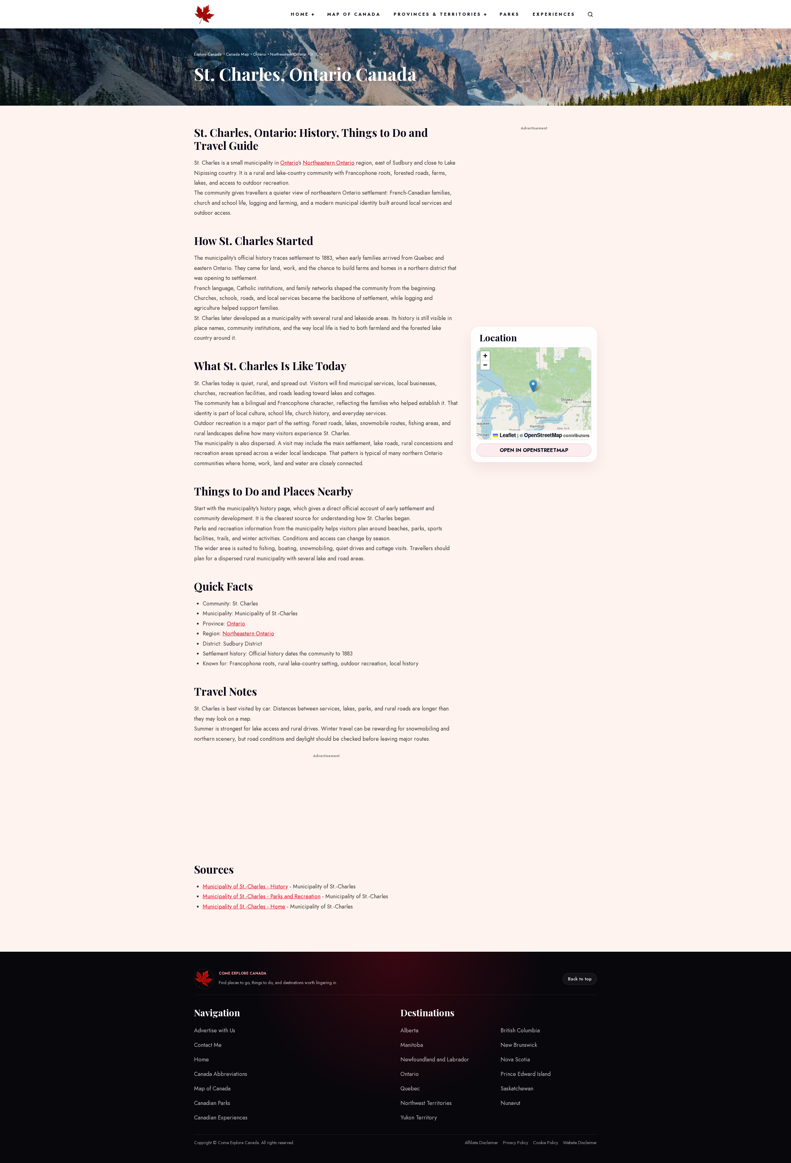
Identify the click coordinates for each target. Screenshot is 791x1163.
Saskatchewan (517, 1089)
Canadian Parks (212, 1103)
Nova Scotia (515, 1060)
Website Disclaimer (580, 1143)
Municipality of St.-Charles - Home (244, 907)
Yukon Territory (418, 1118)
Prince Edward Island (526, 1074)
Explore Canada (208, 54)
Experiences (554, 14)
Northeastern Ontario (288, 54)
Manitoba (411, 1045)
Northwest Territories (426, 1103)
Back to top (580, 979)
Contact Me (208, 1045)
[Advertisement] (326, 803)
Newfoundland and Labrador (434, 1060)
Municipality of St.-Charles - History (245, 887)
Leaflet (507, 435)
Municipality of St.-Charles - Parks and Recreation (261, 896)
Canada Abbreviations (220, 1074)
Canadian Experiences (220, 1118)
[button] (533, 386)
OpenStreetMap (543, 435)
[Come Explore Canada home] (204, 14)
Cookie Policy (545, 1143)
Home (302, 14)
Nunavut (510, 1103)
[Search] (590, 14)
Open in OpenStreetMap (534, 450)
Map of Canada (354, 14)
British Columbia (520, 1030)
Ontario (259, 54)
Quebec (410, 1089)
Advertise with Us (214, 1030)
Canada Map (237, 54)
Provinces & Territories (440, 14)
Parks (510, 14)
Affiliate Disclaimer (481, 1143)
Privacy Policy (515, 1143)
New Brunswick (519, 1045)
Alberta (409, 1030)
